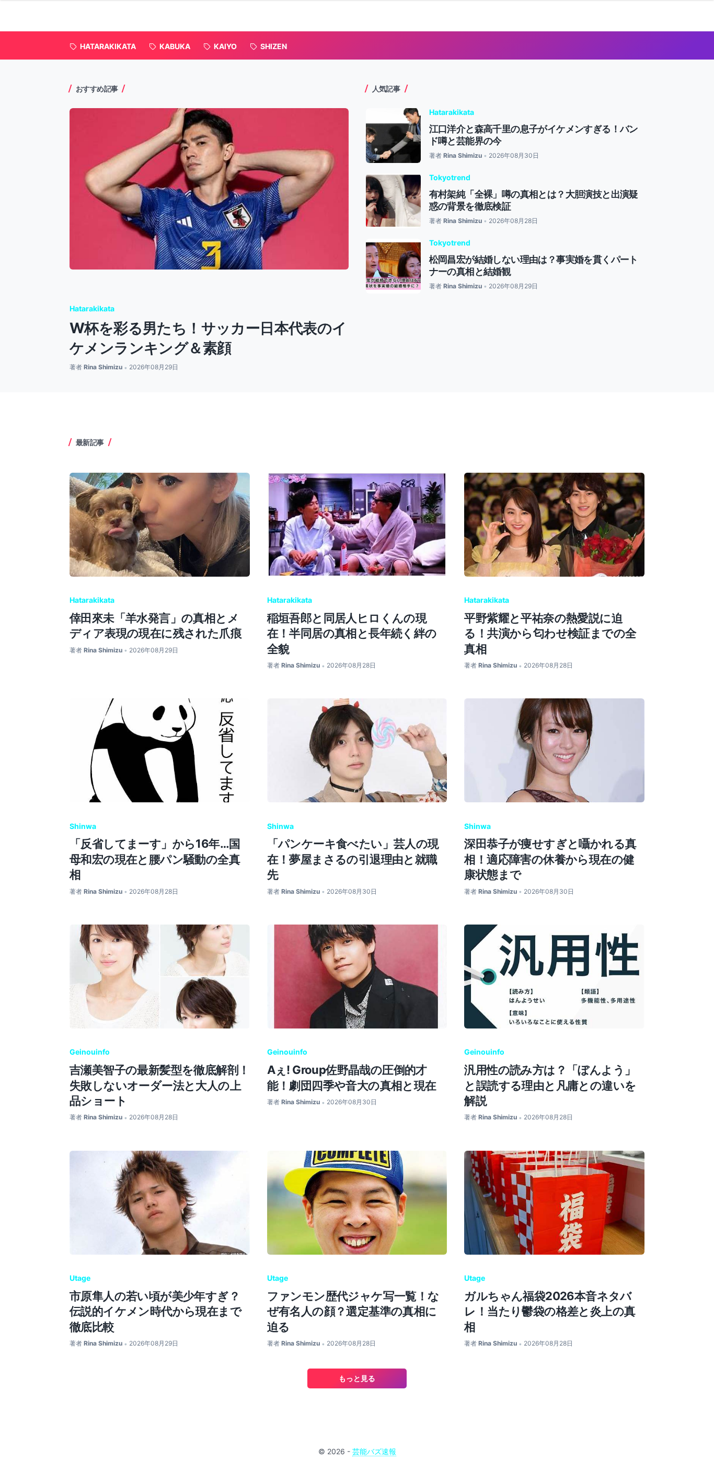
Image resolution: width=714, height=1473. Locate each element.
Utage (80, 1277)
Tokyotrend (449, 177)
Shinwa (83, 826)
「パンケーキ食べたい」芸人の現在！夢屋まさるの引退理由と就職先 (353, 859)
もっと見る (357, 1378)
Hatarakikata (92, 308)
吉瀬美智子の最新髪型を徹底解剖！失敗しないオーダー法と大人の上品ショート (159, 1085)
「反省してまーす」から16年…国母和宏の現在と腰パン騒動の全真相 (155, 859)
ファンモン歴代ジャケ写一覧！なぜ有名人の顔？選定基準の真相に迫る (353, 1311)
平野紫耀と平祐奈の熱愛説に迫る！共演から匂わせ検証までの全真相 (550, 633)
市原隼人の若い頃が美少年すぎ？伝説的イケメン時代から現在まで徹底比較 (155, 1311)
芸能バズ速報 (374, 1451)
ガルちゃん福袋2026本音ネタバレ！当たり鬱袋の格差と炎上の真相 (549, 1311)
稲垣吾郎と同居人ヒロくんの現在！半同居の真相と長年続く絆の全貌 (352, 633)
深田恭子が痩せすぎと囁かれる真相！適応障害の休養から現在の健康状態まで (550, 859)
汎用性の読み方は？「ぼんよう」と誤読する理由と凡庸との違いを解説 (550, 1085)
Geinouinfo (90, 1051)
